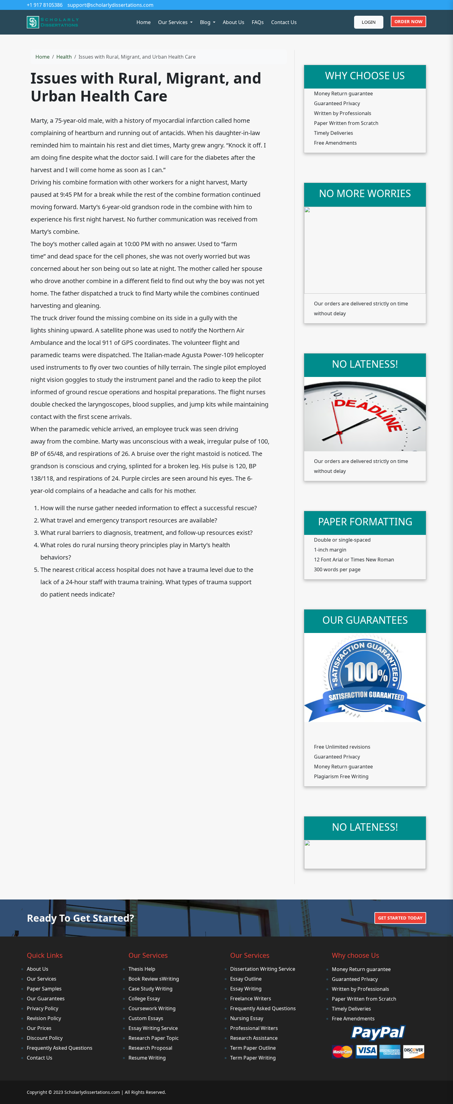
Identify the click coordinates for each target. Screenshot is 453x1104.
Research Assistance (254, 1038)
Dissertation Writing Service (262, 968)
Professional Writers (254, 1028)
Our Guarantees (46, 998)
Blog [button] (206, 22)
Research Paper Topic (154, 1038)
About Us (233, 22)
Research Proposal (150, 1047)
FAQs (258, 22)
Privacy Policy (42, 1008)
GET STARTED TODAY (400, 918)
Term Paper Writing (253, 1057)
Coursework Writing (152, 1008)
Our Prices (39, 1028)
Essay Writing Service (153, 1028)
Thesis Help (142, 968)
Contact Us (284, 22)
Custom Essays (146, 1018)
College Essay (144, 998)
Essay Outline (246, 978)
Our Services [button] (173, 22)
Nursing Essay (246, 1018)
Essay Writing (246, 988)
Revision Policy (44, 1018)
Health (64, 56)
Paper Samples (44, 988)
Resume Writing (147, 1057)
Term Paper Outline (253, 1047)
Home (144, 22)
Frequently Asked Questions (59, 1047)
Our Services (41, 978)
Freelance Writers (250, 998)
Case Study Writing (151, 988)
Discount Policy (45, 1038)
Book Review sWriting (154, 978)
